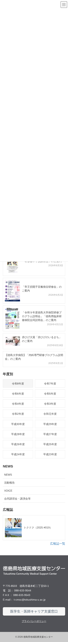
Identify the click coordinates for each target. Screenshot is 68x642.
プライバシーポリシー (34, 621)
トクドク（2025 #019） (38, 527)
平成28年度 (18, 434)
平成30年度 (18, 424)
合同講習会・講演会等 (17, 498)
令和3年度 (50, 403)
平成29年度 (50, 424)
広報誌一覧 (57, 543)
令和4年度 (18, 403)
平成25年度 (50, 444)
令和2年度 (18, 413)
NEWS (8, 474)
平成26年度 (18, 444)
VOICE (8, 490)
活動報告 (9, 482)
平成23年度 (50, 454)
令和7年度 (50, 383)
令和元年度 (50, 413)
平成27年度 (50, 434)
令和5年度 (50, 393)
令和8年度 (18, 383)
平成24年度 (18, 454)
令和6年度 (18, 393)
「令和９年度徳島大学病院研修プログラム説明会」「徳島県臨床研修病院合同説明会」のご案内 (42, 316)
